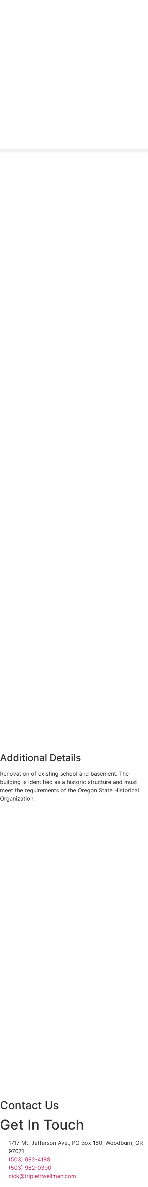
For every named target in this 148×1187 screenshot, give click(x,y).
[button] (74, 150)
